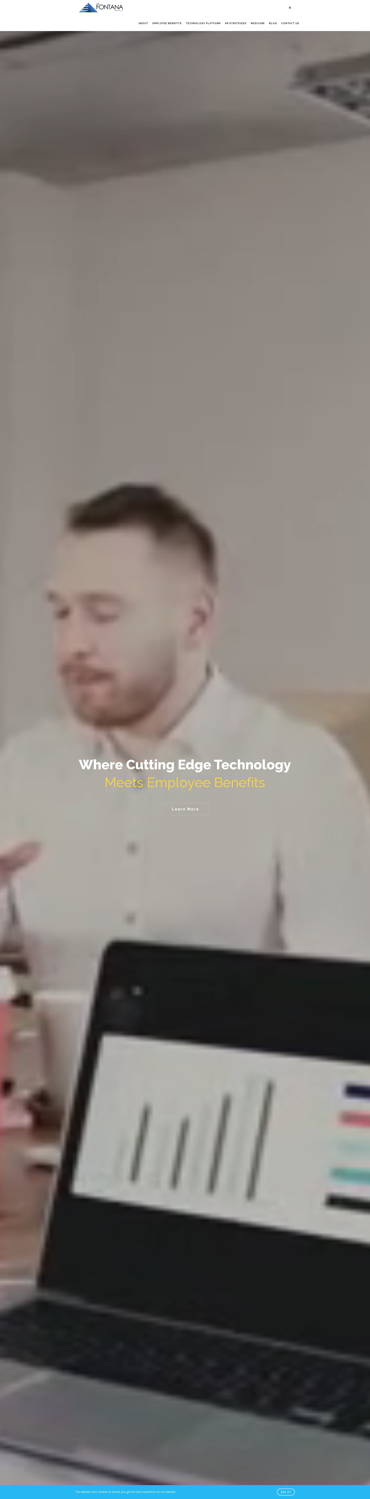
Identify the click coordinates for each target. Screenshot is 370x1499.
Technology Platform (203, 23)
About (143, 23)
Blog (273, 23)
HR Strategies (235, 23)
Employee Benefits (167, 23)
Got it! (286, 1492)
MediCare (258, 23)
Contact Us (290, 23)
